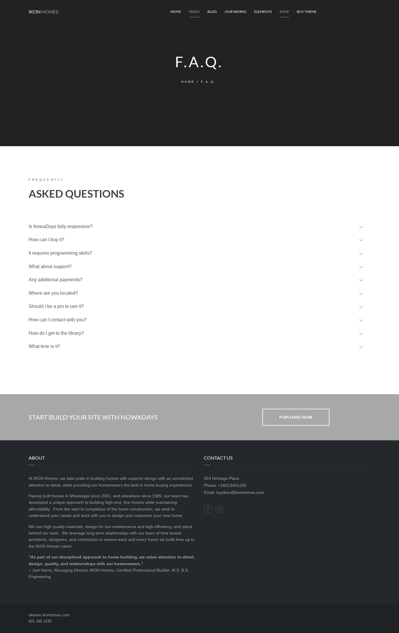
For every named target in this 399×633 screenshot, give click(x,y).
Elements (263, 11)
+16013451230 (232, 485)
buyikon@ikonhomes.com (240, 492)
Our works (235, 11)
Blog (212, 11)
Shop (284, 11)
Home (175, 11)
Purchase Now (296, 417)
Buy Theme (307, 11)
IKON (43, 11)
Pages (194, 11)
